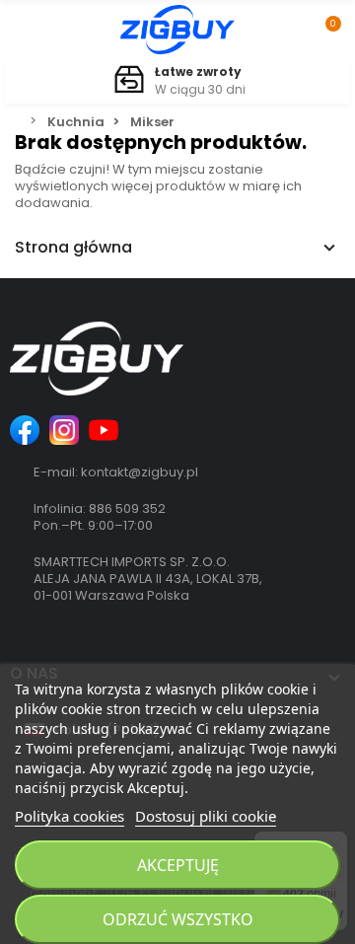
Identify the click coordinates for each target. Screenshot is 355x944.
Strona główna (73, 247)
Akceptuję (178, 865)
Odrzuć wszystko (178, 919)
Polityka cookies (69, 816)
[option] (177, 81)
